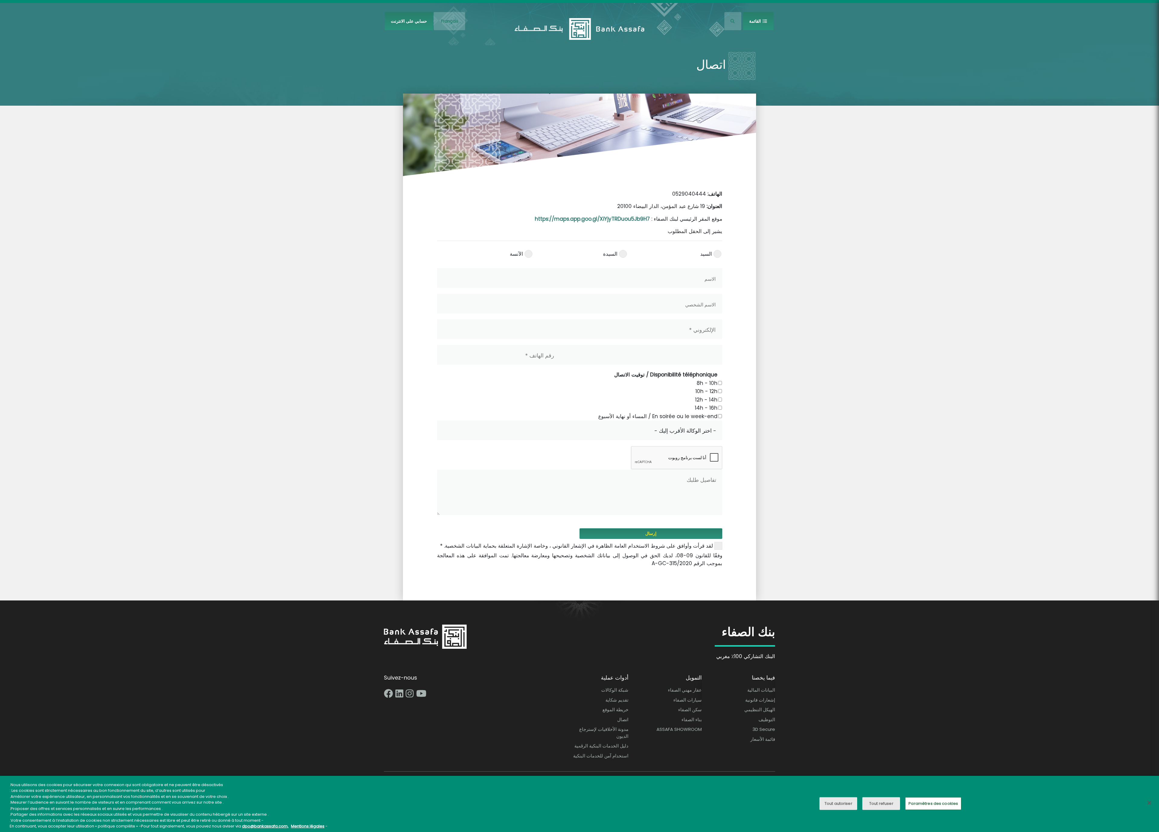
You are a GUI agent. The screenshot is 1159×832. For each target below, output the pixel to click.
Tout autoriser (838, 803)
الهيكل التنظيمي (759, 709)
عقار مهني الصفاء (685, 690)
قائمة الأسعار (762, 739)
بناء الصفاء (692, 719)
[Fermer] (1149, 802)
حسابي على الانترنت (409, 21)
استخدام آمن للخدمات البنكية (600, 756)
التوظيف (766, 719)
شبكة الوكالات (614, 690)
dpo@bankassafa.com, (265, 826)
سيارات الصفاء (687, 700)
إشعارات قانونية (760, 700)
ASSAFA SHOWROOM (679, 729)
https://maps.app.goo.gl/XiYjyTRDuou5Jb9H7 (592, 218)
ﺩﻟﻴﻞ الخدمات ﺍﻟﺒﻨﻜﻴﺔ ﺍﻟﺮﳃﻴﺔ (601, 746)
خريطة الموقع (615, 709)
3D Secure (763, 729)
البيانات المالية (761, 690)
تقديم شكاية (616, 700)
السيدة (610, 254)
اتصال (622, 719)
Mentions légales (307, 826)
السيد (706, 254)
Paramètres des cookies (933, 803)
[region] (579, 804)
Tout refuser (881, 803)
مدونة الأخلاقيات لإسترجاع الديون (603, 732)
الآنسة (516, 254)
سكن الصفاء (690, 709)
